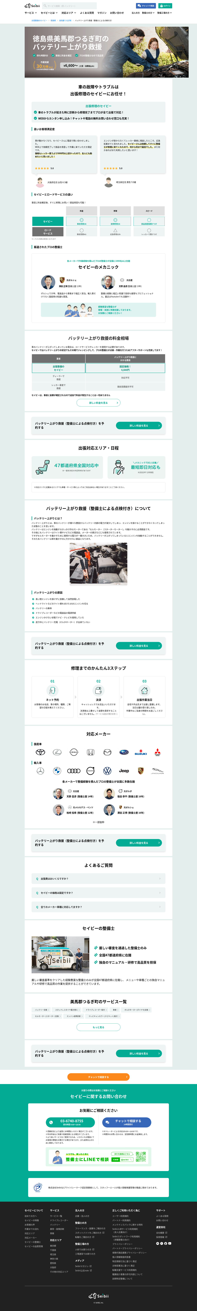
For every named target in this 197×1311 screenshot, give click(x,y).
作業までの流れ (32, 1228)
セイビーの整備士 (33, 1241)
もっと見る (98, 1027)
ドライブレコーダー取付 (95, 1010)
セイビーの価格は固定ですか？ (54, 893)
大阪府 (53, 1267)
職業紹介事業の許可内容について (127, 1274)
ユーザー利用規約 (120, 1215)
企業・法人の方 (82, 1215)
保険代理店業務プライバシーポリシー (129, 1252)
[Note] (157, 1244)
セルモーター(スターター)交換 (47, 1016)
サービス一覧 (56, 1215)
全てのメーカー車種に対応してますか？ (59, 907)
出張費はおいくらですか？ (52, 878)
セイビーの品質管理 (34, 1246)
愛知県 (53, 1263)
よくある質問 (87, 12)
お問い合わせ (117, 12)
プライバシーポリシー (122, 1243)
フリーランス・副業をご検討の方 (90, 1228)
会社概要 (160, 1232)
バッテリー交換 (41, 1010)
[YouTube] (169, 1244)
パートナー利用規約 (121, 1220)
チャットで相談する (98, 1077)
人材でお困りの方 (83, 1249)
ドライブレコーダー (59, 1220)
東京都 (53, 1245)
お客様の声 (30, 1224)
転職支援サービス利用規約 (124, 1269)
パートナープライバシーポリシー (127, 1248)
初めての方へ (31, 1215)
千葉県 (53, 1250)
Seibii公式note (82, 1270)
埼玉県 (53, 1254)
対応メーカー (31, 1237)
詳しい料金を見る (98, 402)
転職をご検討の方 (83, 1237)
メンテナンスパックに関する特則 (127, 1224)
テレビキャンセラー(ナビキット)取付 (103, 1016)
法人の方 (136, 12)
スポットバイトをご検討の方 (88, 1232)
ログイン (167, 5)
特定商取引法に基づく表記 (124, 1261)
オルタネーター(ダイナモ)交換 (136, 1010)
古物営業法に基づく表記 (123, 1265)
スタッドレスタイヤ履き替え (66, 1010)
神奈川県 (54, 1258)
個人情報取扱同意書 (121, 1256)
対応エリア (30, 1233)
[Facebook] (165, 1244)
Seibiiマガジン (82, 1266)
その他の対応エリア (59, 1271)
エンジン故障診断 (74, 1016)
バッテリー (55, 1224)
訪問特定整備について (122, 1278)
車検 (114, 1010)
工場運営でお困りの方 (85, 1253)
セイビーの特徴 (32, 1220)
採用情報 (160, 1237)
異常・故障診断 (57, 1228)
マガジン (102, 12)
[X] (161, 1244)
